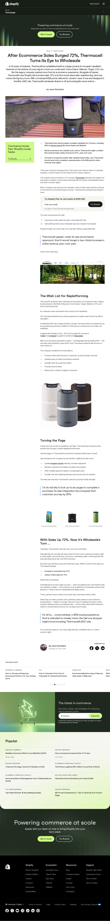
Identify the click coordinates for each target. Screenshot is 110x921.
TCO (40, 670)
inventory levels (57, 463)
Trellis (42, 336)
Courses (69, 883)
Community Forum (93, 874)
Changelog (70, 891)
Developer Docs (52, 870)
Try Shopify (64, 34)
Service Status (92, 883)
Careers (29, 879)
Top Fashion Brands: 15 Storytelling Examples (23, 793)
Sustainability (31, 891)
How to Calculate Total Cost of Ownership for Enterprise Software (53, 674)
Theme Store (51, 874)
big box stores (56, 145)
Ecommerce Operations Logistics (68, 763)
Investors (29, 883)
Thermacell (79, 178)
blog (48, 51)
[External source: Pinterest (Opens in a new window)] (38, 910)
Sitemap (73, 904)
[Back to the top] (7, 866)
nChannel (52, 336)
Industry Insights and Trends (66, 775)
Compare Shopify (73, 874)
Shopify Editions (32, 874)
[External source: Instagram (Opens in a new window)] (22, 910)
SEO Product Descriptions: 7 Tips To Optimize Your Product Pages (78, 794)
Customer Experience (13, 789)
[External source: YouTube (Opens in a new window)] (17, 910)
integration (79, 336)
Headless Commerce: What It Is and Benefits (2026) (25, 753)
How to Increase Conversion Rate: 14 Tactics (72, 753)
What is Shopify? (32, 870)
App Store (50, 879)
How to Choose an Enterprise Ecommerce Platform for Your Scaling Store (20, 676)
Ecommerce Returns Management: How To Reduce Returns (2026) (28, 779)
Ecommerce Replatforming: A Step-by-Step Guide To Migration (87, 674)
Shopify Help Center (94, 870)
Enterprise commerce (13, 670)
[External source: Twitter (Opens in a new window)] (97, 648)
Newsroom (30, 887)
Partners (49, 883)
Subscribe (95, 716)
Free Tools (70, 887)
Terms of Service (35, 904)
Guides (68, 879)
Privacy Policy (60, 904)
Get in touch (94, 4)
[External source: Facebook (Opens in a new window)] (91, 648)
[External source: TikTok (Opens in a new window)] (27, 910)
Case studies (58, 51)
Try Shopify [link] (95, 204)
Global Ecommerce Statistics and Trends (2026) (74, 778)
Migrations (76, 670)
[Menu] (103, 3)
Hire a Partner (91, 879)
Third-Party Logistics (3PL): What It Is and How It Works (77, 767)
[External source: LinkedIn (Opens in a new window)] (103, 648)
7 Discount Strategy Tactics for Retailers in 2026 (24, 767)
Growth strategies (62, 750)
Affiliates (49, 887)
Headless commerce (13, 750)
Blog (68, 870)
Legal (48, 904)
